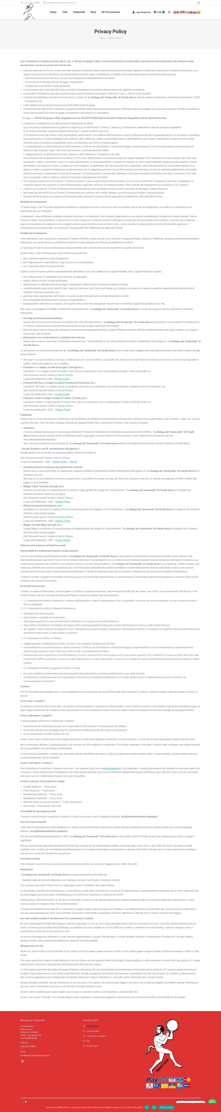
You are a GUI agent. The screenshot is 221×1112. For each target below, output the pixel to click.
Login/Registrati (143, 12)
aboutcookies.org (112, 768)
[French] (179, 12)
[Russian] (195, 12)
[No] (217, 1107)
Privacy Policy (62, 378)
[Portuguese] (191, 12)
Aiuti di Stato (92, 1046)
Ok (147, 1107)
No (154, 1107)
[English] (175, 12)
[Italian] (187, 12)
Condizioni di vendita (96, 1036)
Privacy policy (166, 1107)
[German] (183, 12)
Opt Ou (73, 461)
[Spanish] (199, 12)
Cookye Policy (92, 1031)
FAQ (88, 1041)
